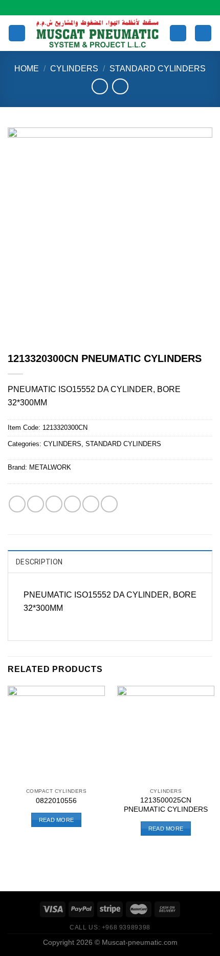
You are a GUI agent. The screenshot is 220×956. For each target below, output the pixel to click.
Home (26, 68)
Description (39, 562)
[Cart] (203, 33)
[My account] (178, 33)
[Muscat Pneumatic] (97, 32)
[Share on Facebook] (35, 504)
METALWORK (50, 467)
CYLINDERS (74, 68)
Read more (56, 820)
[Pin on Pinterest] (90, 504)
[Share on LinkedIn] (109, 504)
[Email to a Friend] (72, 504)
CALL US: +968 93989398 (110, 927)
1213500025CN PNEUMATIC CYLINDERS (166, 804)
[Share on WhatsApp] (17, 504)
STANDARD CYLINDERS (157, 68)
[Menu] (17, 33)
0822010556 (56, 801)
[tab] (110, 561)
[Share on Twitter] (54, 504)
